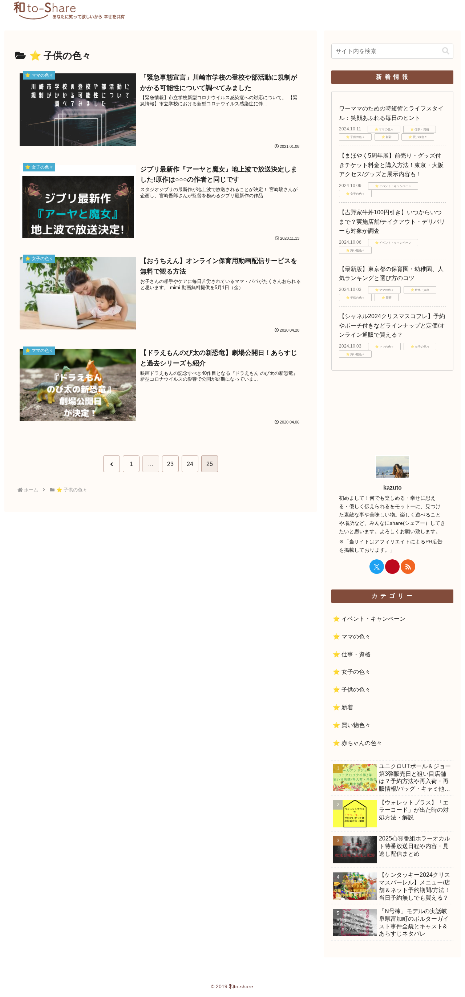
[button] (445, 51)
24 (190, 464)
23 (170, 464)
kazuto (392, 488)
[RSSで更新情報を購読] (408, 566)
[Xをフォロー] (376, 566)
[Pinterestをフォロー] (392, 566)
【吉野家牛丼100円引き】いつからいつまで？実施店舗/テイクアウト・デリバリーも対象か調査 (392, 221)
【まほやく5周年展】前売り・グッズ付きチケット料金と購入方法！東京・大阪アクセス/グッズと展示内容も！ (391, 165)
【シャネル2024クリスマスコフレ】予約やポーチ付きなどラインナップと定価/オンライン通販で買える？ (392, 325)
